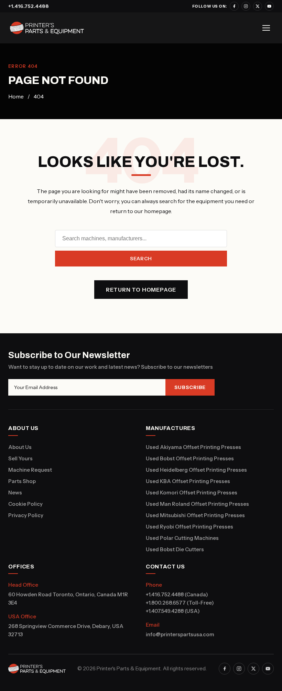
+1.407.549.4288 (165, 611)
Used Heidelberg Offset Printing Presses (196, 470)
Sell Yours (20, 458)
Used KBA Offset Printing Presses (188, 481)
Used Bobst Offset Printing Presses (190, 458)
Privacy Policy (25, 515)
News (15, 492)
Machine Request (30, 470)
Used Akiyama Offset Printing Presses (193, 447)
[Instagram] (245, 6)
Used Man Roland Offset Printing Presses (197, 504)
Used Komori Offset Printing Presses (191, 492)
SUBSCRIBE (190, 387)
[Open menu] (266, 28)
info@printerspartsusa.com (180, 634)
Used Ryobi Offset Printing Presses (189, 526)
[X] (257, 6)
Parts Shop (22, 481)
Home (16, 96)
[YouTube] (269, 6)
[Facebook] (234, 6)
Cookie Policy (25, 504)
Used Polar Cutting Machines (182, 538)
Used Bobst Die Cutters (175, 549)
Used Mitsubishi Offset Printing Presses (195, 515)
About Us (20, 447)
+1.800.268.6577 (166, 602)
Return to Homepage (141, 289)
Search (141, 258)
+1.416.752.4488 (28, 6)
